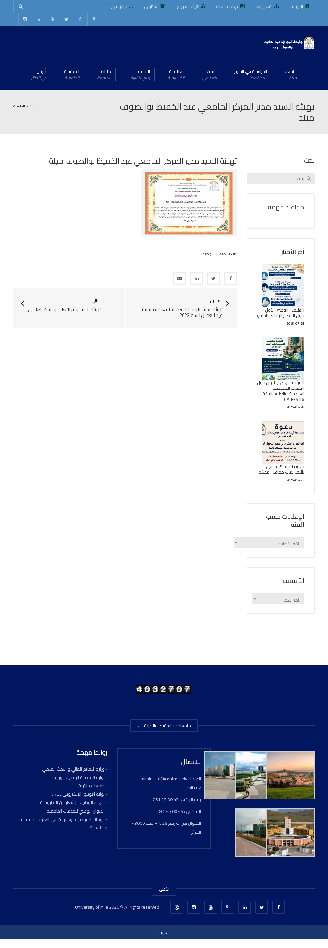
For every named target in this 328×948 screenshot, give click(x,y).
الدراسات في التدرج (250, 74)
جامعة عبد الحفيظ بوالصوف (165, 726)
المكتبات (71, 74)
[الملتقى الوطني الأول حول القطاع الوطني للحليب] (283, 285)
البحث (209, 74)
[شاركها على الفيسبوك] (230, 278)
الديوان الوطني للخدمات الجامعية (76, 811)
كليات (104, 74)
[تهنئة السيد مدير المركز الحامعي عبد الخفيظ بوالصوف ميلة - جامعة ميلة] (289, 42)
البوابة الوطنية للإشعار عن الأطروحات (72, 802)
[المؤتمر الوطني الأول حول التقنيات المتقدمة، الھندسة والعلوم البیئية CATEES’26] (283, 358)
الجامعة (208, 254)
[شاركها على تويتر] (213, 278)
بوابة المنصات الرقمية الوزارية (78, 777)
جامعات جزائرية (91, 785)
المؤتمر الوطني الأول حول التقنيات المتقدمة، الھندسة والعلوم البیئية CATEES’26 (280, 391)
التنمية (139, 74)
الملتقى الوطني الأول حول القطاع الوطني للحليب (280, 313)
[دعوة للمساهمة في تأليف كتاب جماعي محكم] (283, 442)
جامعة (291, 74)
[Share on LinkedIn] (196, 278)
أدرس (38, 74)
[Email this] (179, 278)
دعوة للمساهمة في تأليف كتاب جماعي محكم (281, 469)
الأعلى (164, 889)
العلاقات (176, 74)
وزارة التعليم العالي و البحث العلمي (73, 769)
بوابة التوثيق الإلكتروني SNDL (78, 794)
